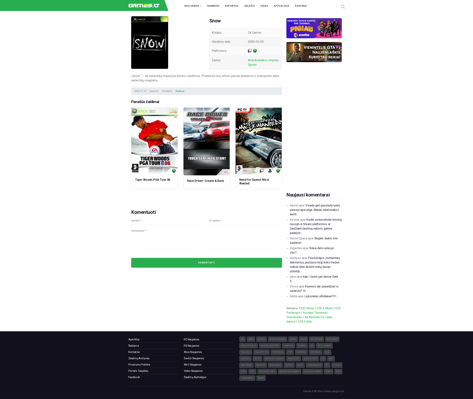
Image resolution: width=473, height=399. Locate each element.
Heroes (245, 359)
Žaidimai (301, 5)
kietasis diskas (274, 359)
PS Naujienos (191, 345)
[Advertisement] (314, 132)
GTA (327, 352)
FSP (290, 352)
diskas (302, 346)
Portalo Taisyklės (138, 370)
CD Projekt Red (270, 346)
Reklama (133, 345)
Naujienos (192, 5)
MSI (331, 359)
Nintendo (275, 365)
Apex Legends (277, 339)
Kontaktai (134, 352)
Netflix (260, 365)
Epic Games (324, 346)
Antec (261, 339)
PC (327, 365)
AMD (251, 339)
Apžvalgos (281, 5)
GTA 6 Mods (325, 308)
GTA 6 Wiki (305, 321)
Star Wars (247, 378)
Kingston (293, 359)
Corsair (288, 346)
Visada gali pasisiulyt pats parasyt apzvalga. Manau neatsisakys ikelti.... (315, 210)
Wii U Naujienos (193, 364)
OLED (300, 365)
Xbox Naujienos (193, 352)
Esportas (232, 5)
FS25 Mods (306, 308)
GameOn (301, 352)
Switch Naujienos (194, 358)
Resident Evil (267, 372)
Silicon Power (312, 372)
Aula (303, 339)
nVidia (289, 365)
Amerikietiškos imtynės (263, 60)
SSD (338, 372)
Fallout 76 (261, 352)
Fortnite (277, 352)
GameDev (213, 5)
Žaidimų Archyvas (139, 358)
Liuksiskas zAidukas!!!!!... (321, 296)
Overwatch (314, 365)
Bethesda (316, 339)
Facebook (134, 377)
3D (242, 339)
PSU (243, 372)
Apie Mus (133, 339)
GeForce (316, 352)
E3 (312, 346)
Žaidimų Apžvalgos (195, 377)
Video (264, 5)
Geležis (249, 5)
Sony (328, 372)
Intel (257, 359)
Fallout (246, 352)
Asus (293, 339)
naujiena (246, 365)
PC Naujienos (191, 339)
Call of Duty (248, 346)
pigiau (337, 365)
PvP (252, 372)
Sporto (252, 64)
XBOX (261, 378)
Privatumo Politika (139, 364)
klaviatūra (310, 359)
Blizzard (332, 339)
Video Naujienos (193, 370)
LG (323, 359)
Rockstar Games (290, 372)
